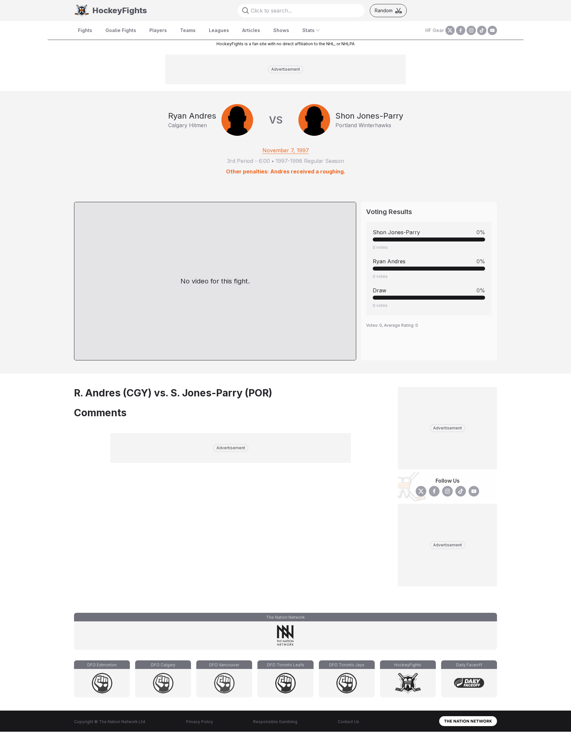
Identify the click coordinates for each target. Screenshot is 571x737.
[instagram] (471, 30)
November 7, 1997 (285, 150)
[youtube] (492, 30)
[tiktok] (481, 30)
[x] (450, 30)
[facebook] (460, 30)
